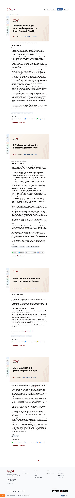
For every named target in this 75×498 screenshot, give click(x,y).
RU (66, 495)
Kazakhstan (14, 336)
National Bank (21, 336)
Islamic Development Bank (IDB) (33, 246)
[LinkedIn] (21, 491)
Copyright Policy (61, 475)
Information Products (50, 473)
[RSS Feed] (23, 491)
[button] (8, 17)
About (36, 472)
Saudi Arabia (14, 113)
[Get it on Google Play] (64, 491)
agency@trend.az (10, 483)
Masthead (36, 473)
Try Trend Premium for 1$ (19, 122)
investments (22, 246)
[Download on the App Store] (55, 491)
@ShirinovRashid (29, 331)
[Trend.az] (11, 9)
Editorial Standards (38, 477)
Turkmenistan (15, 246)
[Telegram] (18, 491)
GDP (13, 436)
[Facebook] (11, 491)
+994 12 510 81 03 (10, 481)
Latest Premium (26, 473)
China (17, 436)
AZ (64, 495)
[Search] (45, 9)
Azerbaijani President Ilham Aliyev (25, 113)
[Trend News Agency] (10, 471)
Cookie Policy (60, 477)
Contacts (36, 475)
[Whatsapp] (8, 491)
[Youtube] (16, 491)
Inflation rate (28, 336)
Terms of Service (61, 472)
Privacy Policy (60, 473)
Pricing (48, 472)
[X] (13, 491)
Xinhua (36, 386)
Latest (24, 472)
